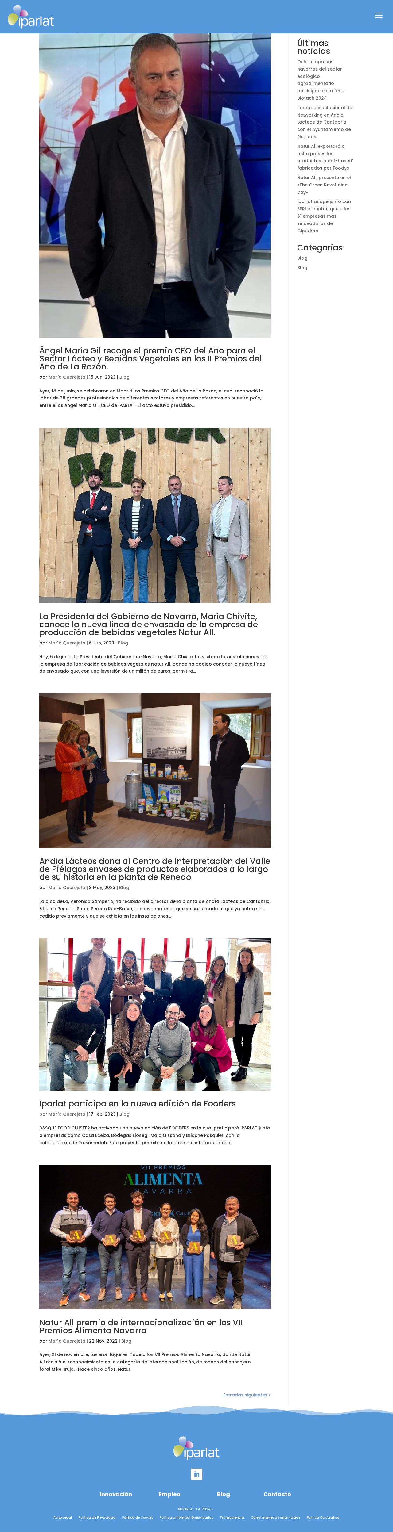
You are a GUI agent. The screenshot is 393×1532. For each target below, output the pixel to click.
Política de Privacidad (97, 1517)
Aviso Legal (62, 1517)
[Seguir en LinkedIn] (196, 1474)
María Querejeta (67, 377)
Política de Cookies (137, 1517)
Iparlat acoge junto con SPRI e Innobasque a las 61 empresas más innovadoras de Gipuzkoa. (324, 216)
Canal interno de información (275, 1517)
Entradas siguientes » (247, 1395)
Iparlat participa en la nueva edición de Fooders (137, 1103)
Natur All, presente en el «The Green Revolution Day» (324, 184)
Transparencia (232, 1517)
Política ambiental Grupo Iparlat (186, 1517)
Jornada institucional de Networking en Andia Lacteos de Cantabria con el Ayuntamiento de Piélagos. (324, 122)
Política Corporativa (323, 1517)
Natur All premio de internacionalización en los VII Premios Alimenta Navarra (141, 1326)
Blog (124, 377)
